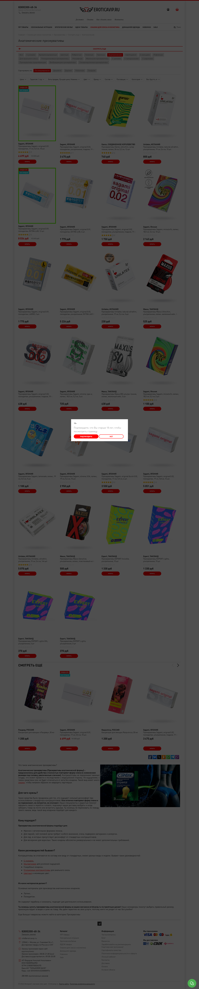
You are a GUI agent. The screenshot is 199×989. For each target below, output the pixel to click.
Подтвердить (86, 436)
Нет (111, 436)
